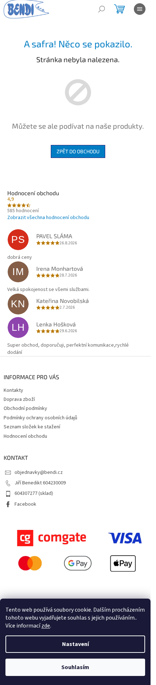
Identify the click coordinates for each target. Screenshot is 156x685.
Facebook (25, 504)
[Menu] (139, 9)
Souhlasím (75, 667)
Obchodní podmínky (25, 408)
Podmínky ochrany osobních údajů (40, 417)
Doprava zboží (19, 399)
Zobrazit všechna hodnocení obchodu (48, 217)
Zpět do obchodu (78, 151)
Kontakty (13, 390)
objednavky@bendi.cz (39, 472)
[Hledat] (101, 9)
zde (45, 626)
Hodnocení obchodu (25, 436)
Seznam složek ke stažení (32, 427)
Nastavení (75, 644)
